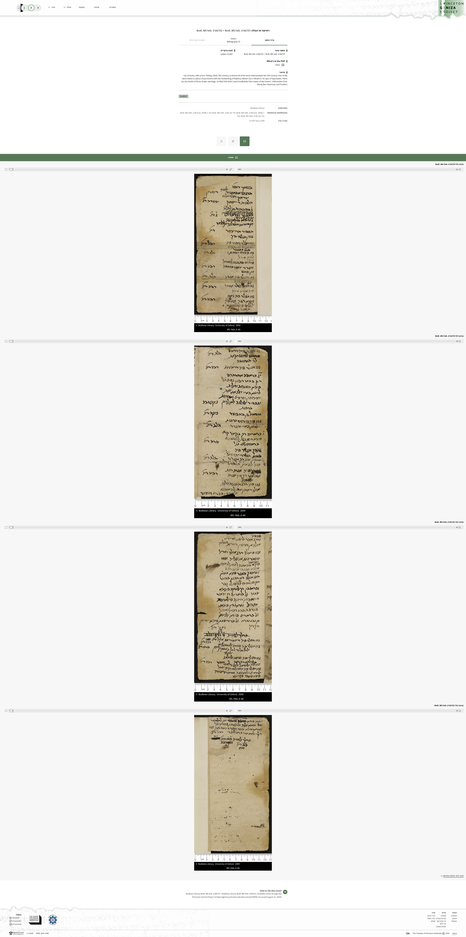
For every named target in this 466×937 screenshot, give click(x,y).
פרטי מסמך (269, 40)
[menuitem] (116, 8)
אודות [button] (69, 7)
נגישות (454, 933)
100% (239, 169)
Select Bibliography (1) (233, 40)
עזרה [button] (53, 7)
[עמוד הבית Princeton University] (16, 933)
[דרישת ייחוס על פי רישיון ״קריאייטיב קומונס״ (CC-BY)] (408, 933)
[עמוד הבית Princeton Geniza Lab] (50, 919)
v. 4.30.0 (30, 933)
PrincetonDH (16, 921)
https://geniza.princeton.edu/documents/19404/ (237, 897)
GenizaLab (15, 918)
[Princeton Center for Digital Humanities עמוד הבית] (33, 919)
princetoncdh (16, 924)
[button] (452, 9)
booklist (183, 96)
